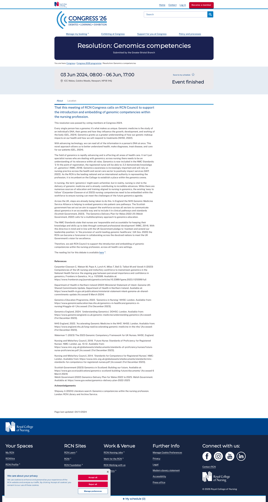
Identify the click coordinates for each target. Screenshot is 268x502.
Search (210, 14)
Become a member (201, 5)
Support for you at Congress (152, 34)
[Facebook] (208, 455)
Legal (156, 464)
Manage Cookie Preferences (167, 452)
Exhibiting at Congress (113, 34)
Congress (70, 63)
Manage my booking (76, 34)
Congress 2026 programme (89, 63)
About (60, 100)
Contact (172, 5)
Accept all (92, 477)
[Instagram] (219, 455)
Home (162, 5)
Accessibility (159, 476)
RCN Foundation (72, 465)
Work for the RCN (113, 458)
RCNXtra (10, 458)
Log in (183, 5)
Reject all (93, 484)
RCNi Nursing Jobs (113, 452)
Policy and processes (190, 34)
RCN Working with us (114, 465)
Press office (159, 482)
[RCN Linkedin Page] (242, 455)
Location (71, 100)
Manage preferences (93, 491)
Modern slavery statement (166, 470)
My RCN (10, 452)
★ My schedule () (134, 498)
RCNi (67, 458)
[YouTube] (231, 455)
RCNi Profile (12, 464)
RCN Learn (69, 452)
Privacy (156, 458)
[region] (57, 483)
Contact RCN (209, 466)
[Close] (108, 472)
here (101, 252)
